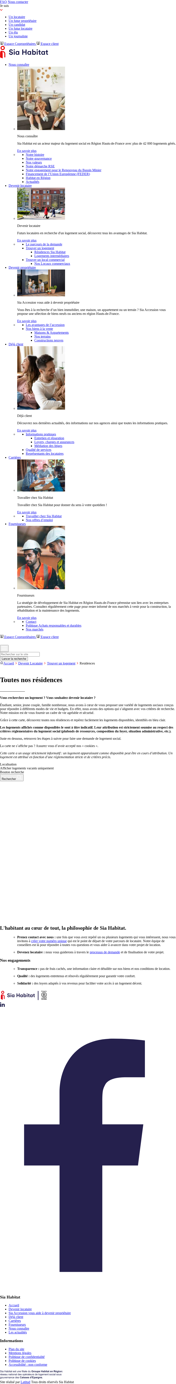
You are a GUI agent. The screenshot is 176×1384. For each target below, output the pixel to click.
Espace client (49, 44)
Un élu (13, 32)
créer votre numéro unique (49, 941)
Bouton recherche (12, 772)
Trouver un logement (61, 663)
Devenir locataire (20, 1309)
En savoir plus (26, 151)
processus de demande (105, 952)
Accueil (8, 663)
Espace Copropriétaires (19, 44)
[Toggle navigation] (4, 648)
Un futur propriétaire (22, 21)
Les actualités (18, 1332)
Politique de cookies (22, 1361)
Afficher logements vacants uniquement (27, 768)
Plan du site (16, 1349)
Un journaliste (18, 36)
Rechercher (9, 779)
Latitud (25, 1382)
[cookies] (2, 669)
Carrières (15, 1321)
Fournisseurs (17, 1324)
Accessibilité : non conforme (28, 1364)
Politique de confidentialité (27, 1357)
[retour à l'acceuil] (24, 57)
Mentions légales (20, 1353)
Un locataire (17, 17)
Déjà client (16, 1317)
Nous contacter (18, 2)
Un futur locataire (20, 28)
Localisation (8, 764)
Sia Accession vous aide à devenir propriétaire (40, 1313)
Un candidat (17, 24)
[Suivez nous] (2, 1005)
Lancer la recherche (14, 658)
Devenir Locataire (30, 663)
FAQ (3, 2)
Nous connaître (19, 1328)
